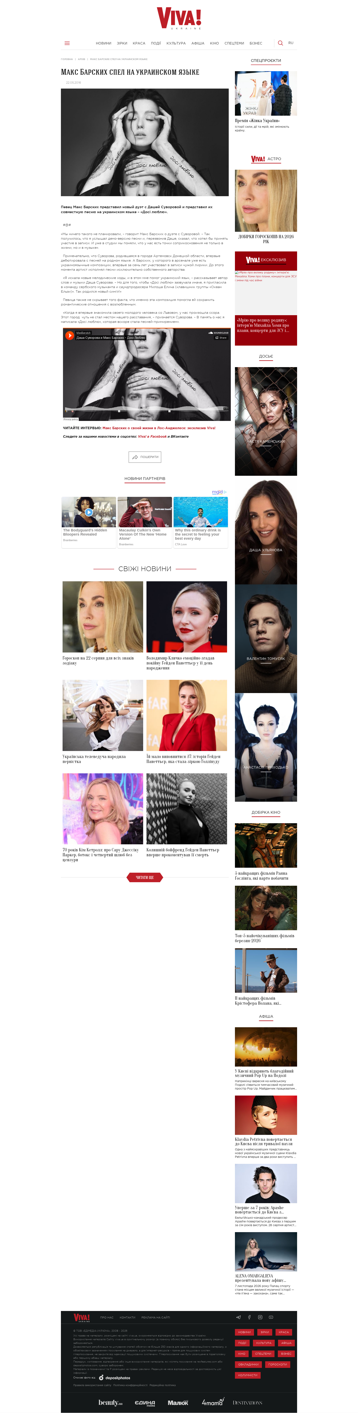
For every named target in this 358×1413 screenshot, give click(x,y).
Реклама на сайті (156, 1317)
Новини (244, 1332)
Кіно (241, 1353)
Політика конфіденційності (130, 1385)
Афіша (266, 1016)
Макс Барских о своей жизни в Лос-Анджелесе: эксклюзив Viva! (159, 428)
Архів (81, 59)
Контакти (127, 1317)
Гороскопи (277, 1364)
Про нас (107, 1317)
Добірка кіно (266, 812)
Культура (263, 1343)
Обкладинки (248, 1364)
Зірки (265, 1332)
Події (242, 1343)
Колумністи (247, 1375)
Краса (284, 1332)
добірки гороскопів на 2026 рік (266, 239)
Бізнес (286, 1353)
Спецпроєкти (266, 60)
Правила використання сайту (92, 1385)
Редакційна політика (163, 1385)
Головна (67, 59)
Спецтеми (263, 1353)
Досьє (266, 356)
